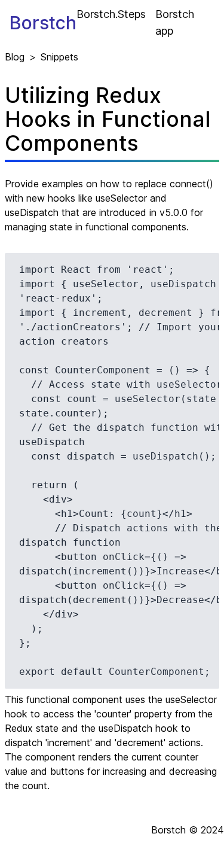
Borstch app (174, 22)
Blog (14, 57)
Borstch (43, 23)
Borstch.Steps (111, 14)
